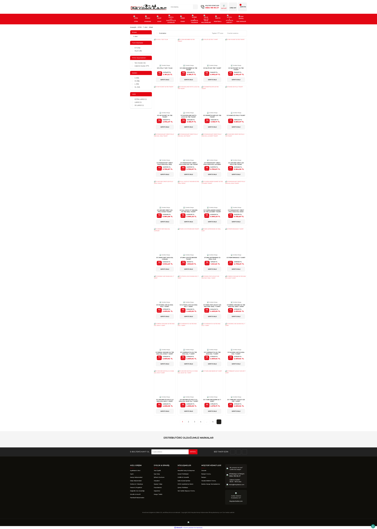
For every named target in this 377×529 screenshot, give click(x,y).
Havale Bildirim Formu (208, 480)
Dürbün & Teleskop (136, 484)
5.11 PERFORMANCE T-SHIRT (236, 257)
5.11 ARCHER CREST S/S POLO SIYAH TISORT (164, 210)
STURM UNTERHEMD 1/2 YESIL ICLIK (212, 258)
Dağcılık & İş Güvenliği (137, 491)
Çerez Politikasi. (183, 487)
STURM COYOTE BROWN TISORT (188, 258)
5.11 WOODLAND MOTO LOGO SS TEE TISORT (188, 116)
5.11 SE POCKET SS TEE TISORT (236, 68)
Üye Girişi (157, 474)
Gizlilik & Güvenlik (183, 477)
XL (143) (137, 87)
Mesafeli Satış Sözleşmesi (186, 470)
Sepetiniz (157, 491)
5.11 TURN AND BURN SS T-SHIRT (212, 400)
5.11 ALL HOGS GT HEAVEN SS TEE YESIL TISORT (188, 210)
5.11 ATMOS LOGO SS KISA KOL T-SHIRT (188, 305)
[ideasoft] (178, 528)
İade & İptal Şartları (184, 480)
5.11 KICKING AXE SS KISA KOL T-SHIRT (164, 305)
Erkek (151, 27)
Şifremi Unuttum (159, 477)
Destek (203, 470)
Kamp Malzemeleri (136, 477)
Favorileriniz (158, 487)
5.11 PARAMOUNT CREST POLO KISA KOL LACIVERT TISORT (212, 163)
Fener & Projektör (136, 487)
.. (206, 422)
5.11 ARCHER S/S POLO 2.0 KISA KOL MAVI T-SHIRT (164, 400)
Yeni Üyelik (157, 470)
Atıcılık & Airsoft (135, 494)
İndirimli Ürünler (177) (142, 66)
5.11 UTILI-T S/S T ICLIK (164, 68)
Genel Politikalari (183, 474)
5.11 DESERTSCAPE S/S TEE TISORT (212, 116)
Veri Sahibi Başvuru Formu (186, 491)
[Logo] (149, 7)
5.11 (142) (137, 48)
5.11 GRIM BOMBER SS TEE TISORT (188, 68)
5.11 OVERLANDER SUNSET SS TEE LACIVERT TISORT (212, 210)
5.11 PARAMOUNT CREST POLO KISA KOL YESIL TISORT (165, 163)
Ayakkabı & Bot (135, 470)
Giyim (132, 474)
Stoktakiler (162, 33)
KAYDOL (193, 452)
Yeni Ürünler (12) (140, 63)
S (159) (137, 78)
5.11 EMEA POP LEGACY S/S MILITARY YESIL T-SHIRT (212, 305)
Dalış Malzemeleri (136, 480)
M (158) (137, 81)
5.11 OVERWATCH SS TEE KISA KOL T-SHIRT (188, 353)
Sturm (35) (138, 51)
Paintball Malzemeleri (137, 497)
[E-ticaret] (188, 528)
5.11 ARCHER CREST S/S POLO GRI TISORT (236, 163)
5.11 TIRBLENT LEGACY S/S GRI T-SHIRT (236, 400)
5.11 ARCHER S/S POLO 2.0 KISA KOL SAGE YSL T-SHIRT (188, 400)
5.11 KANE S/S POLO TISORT (236, 115)
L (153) (137, 84)
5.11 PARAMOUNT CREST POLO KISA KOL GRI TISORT (188, 163)
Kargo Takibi (158, 494)
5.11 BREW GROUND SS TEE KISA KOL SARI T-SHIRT (236, 305)
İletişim (203, 477)
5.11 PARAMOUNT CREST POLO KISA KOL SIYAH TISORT (236, 210)
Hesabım (157, 480)
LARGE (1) (138, 102)
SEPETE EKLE (164, 79)
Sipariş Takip (158, 484)
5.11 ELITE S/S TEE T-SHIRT (212, 68)
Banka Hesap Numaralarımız (210, 484)
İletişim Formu (206, 474)
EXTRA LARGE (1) (141, 99)
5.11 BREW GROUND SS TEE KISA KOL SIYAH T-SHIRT (165, 353)
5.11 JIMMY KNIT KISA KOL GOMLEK (164, 258)
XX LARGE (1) (139, 105)
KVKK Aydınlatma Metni (185, 484)
